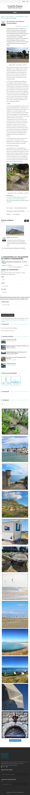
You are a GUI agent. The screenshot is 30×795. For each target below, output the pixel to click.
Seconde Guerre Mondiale (18, 211)
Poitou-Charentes (10, 16)
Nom (2, 277)
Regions (3, 16)
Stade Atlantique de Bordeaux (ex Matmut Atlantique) (16, 352)
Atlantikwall (24, 26)
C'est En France (15, 6)
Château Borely (11, 363)
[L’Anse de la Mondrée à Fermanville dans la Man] (15, 642)
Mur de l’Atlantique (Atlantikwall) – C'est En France (14, 262)
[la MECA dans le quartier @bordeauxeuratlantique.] (15, 697)
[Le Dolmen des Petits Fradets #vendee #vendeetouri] (15, 559)
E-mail (3, 283)
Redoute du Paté (12, 237)
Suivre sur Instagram (16, 740)
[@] (5, 405)
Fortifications (16, 248)
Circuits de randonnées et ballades (9, 328)
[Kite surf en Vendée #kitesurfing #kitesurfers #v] (15, 586)
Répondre (26, 265)
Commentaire (5, 302)
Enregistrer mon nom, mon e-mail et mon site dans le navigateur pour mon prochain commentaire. (15, 298)
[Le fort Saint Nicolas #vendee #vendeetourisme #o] (15, 476)
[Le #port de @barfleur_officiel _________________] (15, 449)
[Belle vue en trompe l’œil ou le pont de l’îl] (15, 614)
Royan (28, 26)
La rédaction (17, 214)
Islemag (8, 792)
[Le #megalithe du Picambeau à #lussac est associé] (15, 421)
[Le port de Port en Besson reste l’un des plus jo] (15, 669)
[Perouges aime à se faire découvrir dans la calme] (15, 724)
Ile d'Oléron (22, 248)
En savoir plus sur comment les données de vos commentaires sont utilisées (15, 320)
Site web (3, 289)
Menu (23, 1)
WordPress (21, 792)
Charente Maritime (19, 16)
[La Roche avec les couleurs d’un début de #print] (15, 504)
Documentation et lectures (7, 330)
